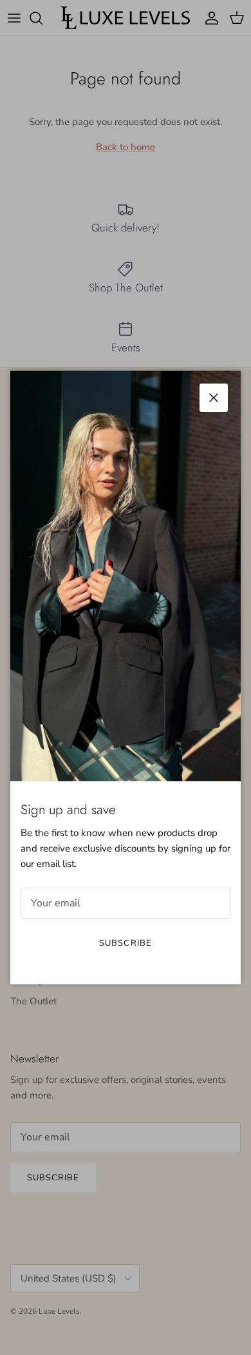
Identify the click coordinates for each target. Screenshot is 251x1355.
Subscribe (125, 943)
